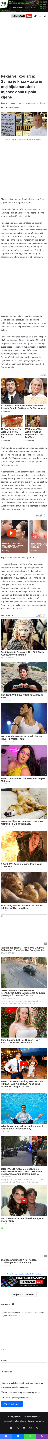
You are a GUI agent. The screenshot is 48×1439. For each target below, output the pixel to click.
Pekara (30, 1294)
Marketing (40, 1421)
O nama (30, 1421)
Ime (3, 1349)
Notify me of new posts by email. (17, 1398)
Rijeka (17, 1294)
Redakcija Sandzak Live (12, 103)
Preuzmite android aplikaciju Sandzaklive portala (24, 1274)
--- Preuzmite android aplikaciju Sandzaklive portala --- (24, 139)
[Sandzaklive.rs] (21, 16)
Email (4, 1360)
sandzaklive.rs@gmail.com (15, 1421)
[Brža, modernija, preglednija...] (24, 1281)
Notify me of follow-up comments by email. (21, 1392)
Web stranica (6, 1372)
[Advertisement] (24, 46)
